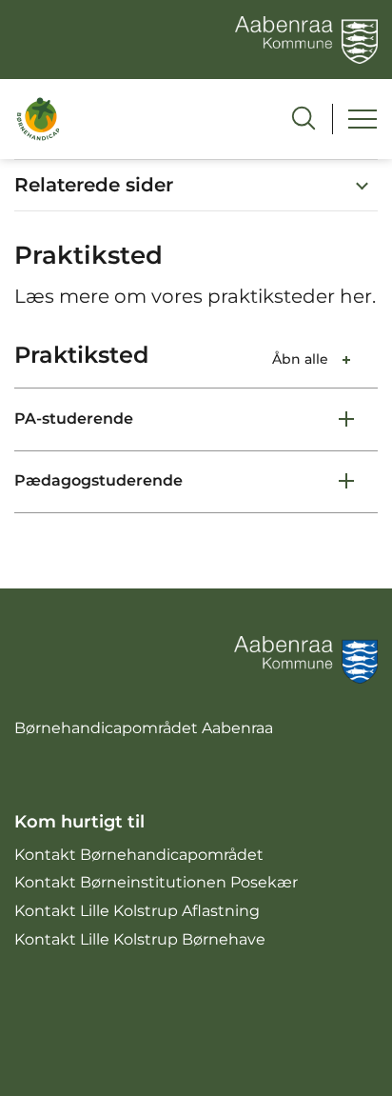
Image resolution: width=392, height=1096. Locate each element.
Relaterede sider (93, 184)
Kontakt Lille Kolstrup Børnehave (139, 939)
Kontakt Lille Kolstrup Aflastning (137, 911)
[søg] (303, 118)
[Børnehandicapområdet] (38, 118)
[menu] (362, 119)
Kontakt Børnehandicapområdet (139, 855)
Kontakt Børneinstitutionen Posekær (156, 882)
